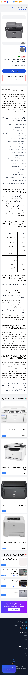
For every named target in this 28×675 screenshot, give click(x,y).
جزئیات (3, 435)
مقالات (25, 640)
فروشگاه (22, 8)
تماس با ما (25, 642)
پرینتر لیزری (17, 8)
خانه (26, 8)
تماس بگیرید (13, 71)
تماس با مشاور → (14, 609)
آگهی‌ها (25, 637)
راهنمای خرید (24, 649)
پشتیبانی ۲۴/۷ (24, 653)
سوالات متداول (24, 655)
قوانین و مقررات (24, 651)
